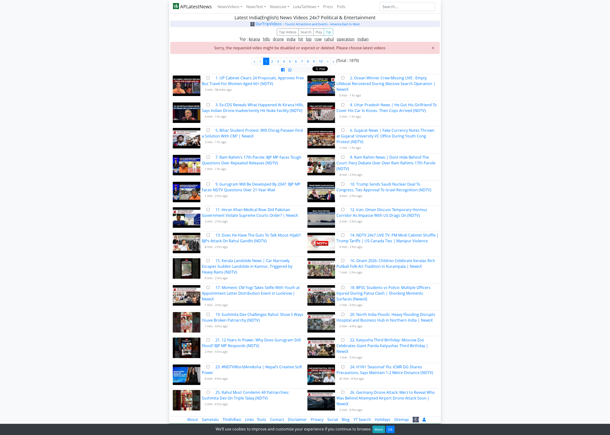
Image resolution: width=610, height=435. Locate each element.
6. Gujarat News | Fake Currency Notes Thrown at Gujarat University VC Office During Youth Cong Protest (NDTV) (385, 136)
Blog (346, 419)
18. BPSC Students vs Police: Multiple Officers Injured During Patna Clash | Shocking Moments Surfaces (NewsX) (383, 293)
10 (321, 61)
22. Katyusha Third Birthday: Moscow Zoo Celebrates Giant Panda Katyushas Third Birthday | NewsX (382, 345)
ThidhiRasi (232, 419)
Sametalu (210, 419)
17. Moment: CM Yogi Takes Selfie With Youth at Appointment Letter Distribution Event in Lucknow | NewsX (251, 293)
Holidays (382, 419)
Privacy (317, 419)
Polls (341, 6)
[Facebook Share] (283, 69)
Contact (277, 419)
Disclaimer (297, 419)
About (192, 419)
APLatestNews (195, 6)
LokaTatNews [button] (304, 6)
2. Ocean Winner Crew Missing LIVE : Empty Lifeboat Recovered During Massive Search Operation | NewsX (385, 83)
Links (249, 419)
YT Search (362, 419)
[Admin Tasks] (424, 419)
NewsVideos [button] (228, 6)
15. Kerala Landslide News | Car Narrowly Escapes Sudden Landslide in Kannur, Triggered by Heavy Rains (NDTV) (247, 266)
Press (328, 6)
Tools (261, 419)
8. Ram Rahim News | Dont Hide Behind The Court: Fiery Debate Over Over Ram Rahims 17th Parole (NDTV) (385, 163)
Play (318, 32)
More (379, 429)
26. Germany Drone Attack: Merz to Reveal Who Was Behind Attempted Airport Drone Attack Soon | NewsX (385, 398)
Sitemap (401, 419)
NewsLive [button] (278, 6)
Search (305, 32)
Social (332, 419)
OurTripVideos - (307, 23)
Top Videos (287, 32)
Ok (390, 429)
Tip (328, 32)
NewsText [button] (254, 6)
